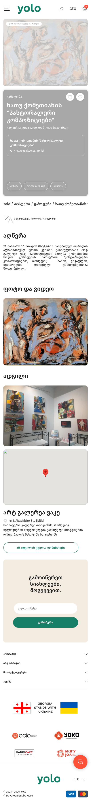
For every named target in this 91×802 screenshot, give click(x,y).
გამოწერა (45, 622)
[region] (45, 401)
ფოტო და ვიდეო (36, 186)
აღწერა (14, 186)
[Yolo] (29, 9)
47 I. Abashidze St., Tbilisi (26, 521)
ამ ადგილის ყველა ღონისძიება (41, 548)
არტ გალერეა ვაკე (31, 512)
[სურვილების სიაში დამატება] (80, 97)
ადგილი (58, 186)
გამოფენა (14, 97)
